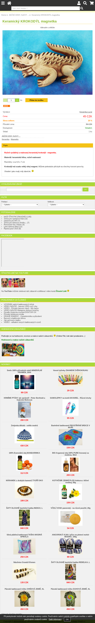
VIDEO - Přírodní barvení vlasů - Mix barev (21, 308)
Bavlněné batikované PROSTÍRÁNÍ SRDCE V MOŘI (70, 426)
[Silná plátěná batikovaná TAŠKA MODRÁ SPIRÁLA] (24, 546)
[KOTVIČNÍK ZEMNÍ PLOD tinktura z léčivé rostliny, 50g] (70, 491)
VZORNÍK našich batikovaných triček (19, 304)
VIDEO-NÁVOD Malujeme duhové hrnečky (21, 310)
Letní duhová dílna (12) (13, 227)
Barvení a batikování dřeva (14, 318)
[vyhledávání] (85, 4)
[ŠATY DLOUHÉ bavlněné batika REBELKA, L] (70, 571)
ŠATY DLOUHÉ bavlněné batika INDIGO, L (24, 508)
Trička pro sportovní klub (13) (15, 219)
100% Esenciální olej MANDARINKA (24, 453)
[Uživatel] (79, 4)
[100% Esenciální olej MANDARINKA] (24, 462)
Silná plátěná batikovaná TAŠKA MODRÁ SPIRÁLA (24, 536)
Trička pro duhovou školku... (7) (16, 223)
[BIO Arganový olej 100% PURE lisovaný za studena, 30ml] (70, 464)
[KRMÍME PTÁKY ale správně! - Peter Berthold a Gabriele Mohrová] (24, 409)
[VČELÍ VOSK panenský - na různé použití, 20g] (70, 517)
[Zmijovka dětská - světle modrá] (24, 435)
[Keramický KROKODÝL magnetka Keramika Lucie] (47, 62)
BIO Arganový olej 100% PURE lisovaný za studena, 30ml (70, 454)
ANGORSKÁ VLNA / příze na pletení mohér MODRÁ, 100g (70, 536)
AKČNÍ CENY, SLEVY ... (11, 136)
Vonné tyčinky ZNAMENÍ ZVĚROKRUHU (70, 370)
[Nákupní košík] (91, 4)
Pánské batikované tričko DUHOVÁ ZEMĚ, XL (70, 589)
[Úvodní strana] (9, 4)
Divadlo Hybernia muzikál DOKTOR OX (20, 312)
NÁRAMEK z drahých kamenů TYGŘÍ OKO (24, 480)
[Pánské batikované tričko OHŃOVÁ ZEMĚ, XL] (24, 598)
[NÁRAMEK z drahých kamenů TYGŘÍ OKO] (24, 489)
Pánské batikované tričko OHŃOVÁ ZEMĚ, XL (24, 589)
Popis (5, 145)
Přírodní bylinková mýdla (14, 314)
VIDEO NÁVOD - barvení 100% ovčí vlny (20, 306)
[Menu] (3, 3)
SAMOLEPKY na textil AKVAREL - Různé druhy (70, 398)
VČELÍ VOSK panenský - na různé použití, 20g (70, 508)
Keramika (5, 139)
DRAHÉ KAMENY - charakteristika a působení (23, 316)
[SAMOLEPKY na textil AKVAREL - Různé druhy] (70, 407)
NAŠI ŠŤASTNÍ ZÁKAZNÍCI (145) (17, 217)
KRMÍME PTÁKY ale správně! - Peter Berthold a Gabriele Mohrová (24, 399)
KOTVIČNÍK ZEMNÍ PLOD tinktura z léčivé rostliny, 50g (70, 481)
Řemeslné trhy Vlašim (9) (14, 225)
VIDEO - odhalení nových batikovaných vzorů (22, 322)
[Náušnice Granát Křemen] (24, 571)
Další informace (55, 619)
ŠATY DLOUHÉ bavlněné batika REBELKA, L (70, 562)
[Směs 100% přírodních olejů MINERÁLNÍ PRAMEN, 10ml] (24, 381)
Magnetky (15, 139)
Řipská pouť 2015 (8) (12, 229)
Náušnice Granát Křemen (24, 562)
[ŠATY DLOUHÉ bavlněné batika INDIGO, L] (24, 517)
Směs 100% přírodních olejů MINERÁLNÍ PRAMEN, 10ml (24, 371)
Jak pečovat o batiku (12, 320)
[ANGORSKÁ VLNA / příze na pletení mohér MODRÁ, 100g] (70, 546)
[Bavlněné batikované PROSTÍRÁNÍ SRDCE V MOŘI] (70, 436)
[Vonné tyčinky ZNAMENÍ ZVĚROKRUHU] (70, 379)
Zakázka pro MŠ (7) (12, 221)
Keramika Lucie (86, 112)
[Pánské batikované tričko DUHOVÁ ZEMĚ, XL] (70, 598)
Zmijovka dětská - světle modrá (24, 426)
